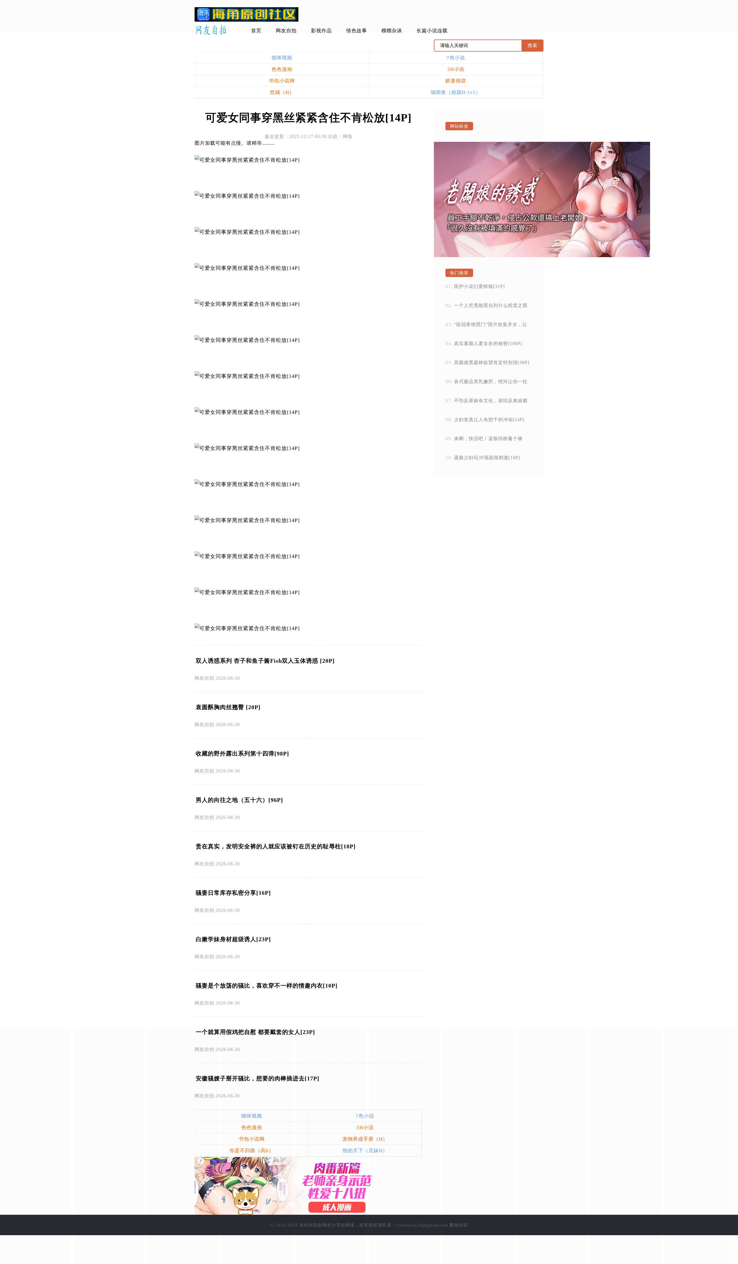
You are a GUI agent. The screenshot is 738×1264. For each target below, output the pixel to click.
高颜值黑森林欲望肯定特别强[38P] (491, 362)
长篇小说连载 (432, 30)
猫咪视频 (282, 58)
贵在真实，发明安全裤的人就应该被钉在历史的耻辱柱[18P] (276, 846)
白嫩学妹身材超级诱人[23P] (233, 939)
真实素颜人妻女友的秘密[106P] (488, 343)
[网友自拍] (216, 30)
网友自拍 (286, 30)
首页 (256, 30)
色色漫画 (282, 69)
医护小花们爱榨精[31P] (479, 286)
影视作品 (321, 30)
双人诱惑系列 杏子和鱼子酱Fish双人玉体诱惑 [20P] (265, 661)
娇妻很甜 (455, 81)
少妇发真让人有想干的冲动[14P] (489, 419)
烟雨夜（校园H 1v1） (456, 92)
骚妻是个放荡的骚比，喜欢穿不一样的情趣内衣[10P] (267, 985)
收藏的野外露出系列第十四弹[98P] (242, 753)
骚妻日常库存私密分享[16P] (233, 893)
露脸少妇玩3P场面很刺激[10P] (487, 457)
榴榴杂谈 (391, 30)
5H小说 (455, 69)
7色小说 (456, 58)
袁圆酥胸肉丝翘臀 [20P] (228, 707)
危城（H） (282, 92)
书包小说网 (282, 81)
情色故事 (356, 30)
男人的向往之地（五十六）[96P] (239, 800)
